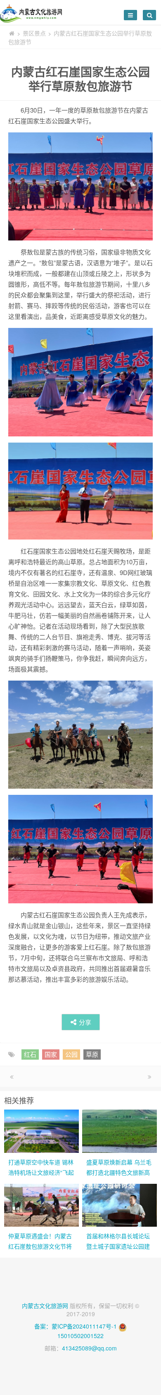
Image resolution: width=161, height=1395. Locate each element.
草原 (92, 1054)
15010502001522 (80, 1335)
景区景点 (34, 33)
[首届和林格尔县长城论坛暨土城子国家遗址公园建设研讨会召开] (119, 1204)
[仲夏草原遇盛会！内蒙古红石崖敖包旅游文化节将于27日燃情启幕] (41, 1204)
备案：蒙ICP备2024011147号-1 (75, 1326)
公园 (71, 1054)
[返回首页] (11, 33)
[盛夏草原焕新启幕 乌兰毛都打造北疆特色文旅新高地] (119, 1130)
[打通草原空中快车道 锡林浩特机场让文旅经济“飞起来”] (41, 1130)
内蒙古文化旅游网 (45, 1305)
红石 (30, 1054)
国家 (51, 1054)
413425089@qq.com (89, 1348)
